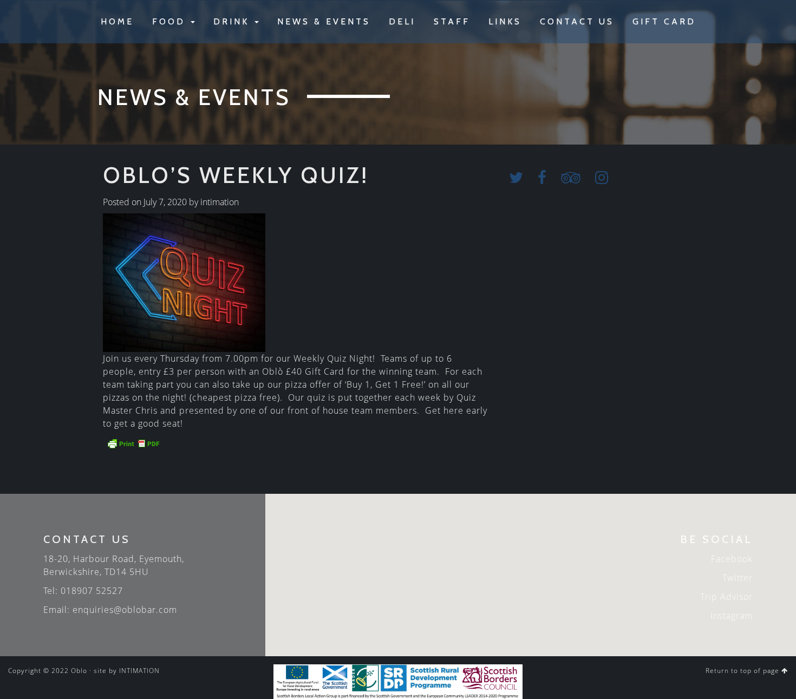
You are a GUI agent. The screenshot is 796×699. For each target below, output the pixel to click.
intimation (219, 202)
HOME (117, 21)
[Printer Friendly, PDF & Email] (133, 442)
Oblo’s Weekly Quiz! (236, 174)
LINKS (504, 21)
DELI (402, 21)
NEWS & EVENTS (323, 21)
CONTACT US (577, 21)
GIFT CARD (664, 21)
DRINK (233, 21)
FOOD (171, 21)
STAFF (452, 21)
